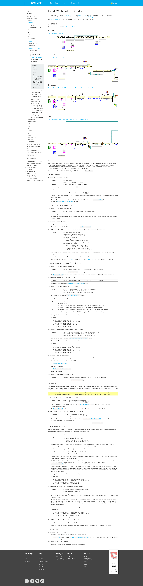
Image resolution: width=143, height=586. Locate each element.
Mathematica (31, 119)
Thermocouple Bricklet (36, 112)
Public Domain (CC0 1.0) (69, 26)
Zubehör (41, 566)
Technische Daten (31, 173)
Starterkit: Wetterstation (33, 150)
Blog (79, 3)
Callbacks (35, 84)
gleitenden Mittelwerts (67, 214)
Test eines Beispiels (34, 47)
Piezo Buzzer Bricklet (36, 96)
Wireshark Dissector (32, 178)
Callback (35, 69)
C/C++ (29, 24)
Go (28, 34)
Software (29, 15)
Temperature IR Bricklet (37, 110)
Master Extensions (43, 560)
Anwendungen (87, 558)
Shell (29, 135)
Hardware (29, 13)
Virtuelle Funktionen (38, 86)
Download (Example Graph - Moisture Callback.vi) (75, 119)
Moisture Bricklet (35, 63)
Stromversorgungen (43, 561)
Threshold (35, 71)
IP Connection (33, 50)
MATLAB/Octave (32, 121)
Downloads (71, 3)
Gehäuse (41, 564)
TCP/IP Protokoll (31, 175)
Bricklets (32, 56)
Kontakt (85, 561)
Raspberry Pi (30, 169)
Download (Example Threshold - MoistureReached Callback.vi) (80, 88)
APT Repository (31, 141)
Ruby (29, 132)
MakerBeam (42, 567)
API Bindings (30, 22)
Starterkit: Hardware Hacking (34, 152)
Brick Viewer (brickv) (32, 18)
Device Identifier (31, 143)
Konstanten (36, 87)
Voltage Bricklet (35, 115)
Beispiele (34, 65)
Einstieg (29, 11)
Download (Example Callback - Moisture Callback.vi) (77, 57)
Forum (63, 3)
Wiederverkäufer (88, 563)
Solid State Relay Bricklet (37, 108)
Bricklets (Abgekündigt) (36, 57)
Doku (50, 3)
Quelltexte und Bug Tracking (34, 144)
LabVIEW (30, 41)
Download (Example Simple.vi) (55, 33)
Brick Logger (30, 20)
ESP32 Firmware (31, 139)
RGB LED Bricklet (35, 103)
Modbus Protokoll (31, 177)
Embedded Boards (31, 167)
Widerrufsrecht (71, 558)
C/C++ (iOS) (31, 25)
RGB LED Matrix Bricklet (37, 105)
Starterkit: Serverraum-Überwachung (33, 154)
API (33, 75)
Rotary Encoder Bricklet (37, 107)
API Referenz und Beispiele (36, 48)
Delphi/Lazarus (32, 33)
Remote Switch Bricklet (36, 101)
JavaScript (30, 40)
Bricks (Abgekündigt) (35, 54)
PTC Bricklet (34, 98)
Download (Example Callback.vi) (56, 57)
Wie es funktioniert (88, 560)
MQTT (29, 123)
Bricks (31, 52)
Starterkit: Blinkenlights (33, 160)
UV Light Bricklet (35, 114)
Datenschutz (59, 556)
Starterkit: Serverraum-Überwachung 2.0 (33, 157)
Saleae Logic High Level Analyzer (35, 180)
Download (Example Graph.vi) (55, 119)
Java (29, 36)
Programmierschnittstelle (33, 146)
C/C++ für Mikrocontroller (34, 27)
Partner (85, 564)
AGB (69, 556)
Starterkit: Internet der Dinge (34, 161)
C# (28, 29)
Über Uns (86, 556)
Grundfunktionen (37, 76)
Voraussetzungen (33, 43)
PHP (29, 128)
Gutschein (41, 569)
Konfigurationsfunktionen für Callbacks (38, 82)
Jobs (85, 566)
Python (30, 130)
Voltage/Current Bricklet (37, 117)
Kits (28, 149)
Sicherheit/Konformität (61, 560)
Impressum (59, 558)
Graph (34, 72)
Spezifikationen (31, 171)
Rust (29, 133)
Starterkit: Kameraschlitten (34, 163)
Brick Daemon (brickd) (32, 16)
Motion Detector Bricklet (37, 91)
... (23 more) (34, 61)
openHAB (30, 125)
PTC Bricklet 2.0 (35, 99)
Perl (29, 126)
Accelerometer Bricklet (36, 59)
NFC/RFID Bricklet (35, 92)
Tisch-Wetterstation (32, 165)
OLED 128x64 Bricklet (36, 94)
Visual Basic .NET (32, 137)
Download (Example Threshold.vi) (56, 88)
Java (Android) (31, 38)
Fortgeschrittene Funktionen (37, 79)
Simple (34, 67)
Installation (32, 45)
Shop (56, 3)
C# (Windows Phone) (33, 31)
